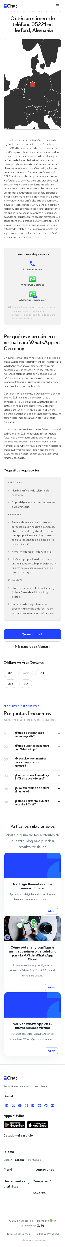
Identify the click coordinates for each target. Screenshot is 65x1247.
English (8, 1160)
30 (26, 683)
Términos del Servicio (18, 1234)
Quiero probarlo (32, 634)
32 (10, 673)
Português (34, 1160)
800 (26, 673)
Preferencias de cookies (32, 1240)
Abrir (51, 911)
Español (20, 1160)
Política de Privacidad (47, 1234)
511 (42, 673)
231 (10, 683)
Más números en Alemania (32, 646)
